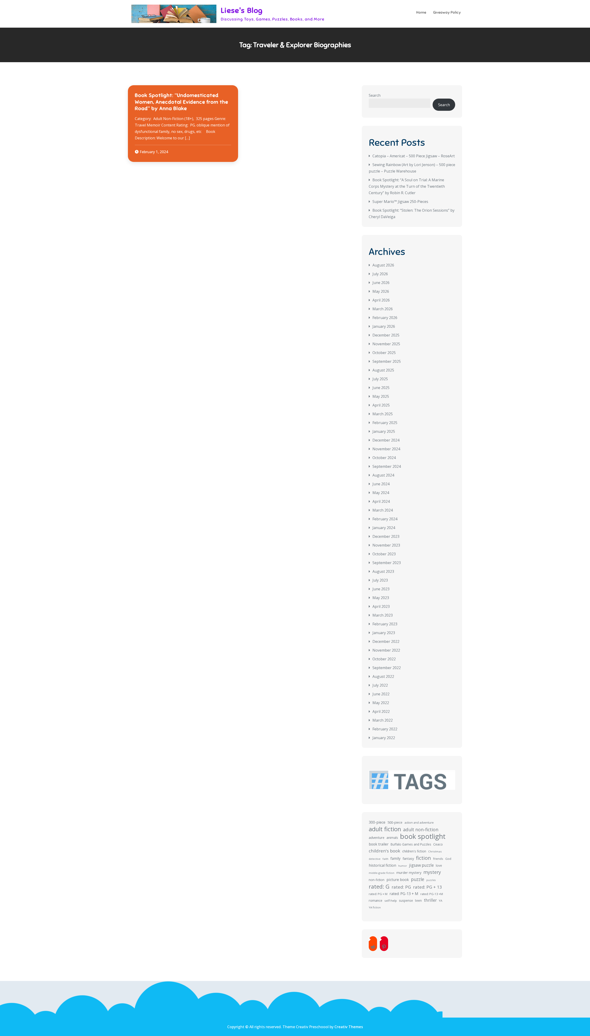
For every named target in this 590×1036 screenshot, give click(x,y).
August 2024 (383, 475)
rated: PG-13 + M (403, 893)
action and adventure (419, 823)
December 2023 (385, 536)
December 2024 (385, 440)
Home (421, 12)
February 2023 (384, 623)
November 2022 (386, 650)
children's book (384, 851)
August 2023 (383, 571)
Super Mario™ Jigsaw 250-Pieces (400, 201)
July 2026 (380, 273)
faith (385, 858)
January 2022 (383, 737)
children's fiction (414, 851)
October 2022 (384, 658)
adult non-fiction (420, 829)
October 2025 (384, 352)
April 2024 (381, 501)
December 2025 (385, 335)
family (395, 858)
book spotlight (422, 836)
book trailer (379, 844)
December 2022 (385, 641)
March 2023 (382, 615)
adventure (376, 837)
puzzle (417, 879)
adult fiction (385, 829)
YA (440, 900)
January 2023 (383, 632)
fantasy (408, 858)
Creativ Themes (348, 1026)
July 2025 (380, 378)
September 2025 (386, 361)
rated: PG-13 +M (431, 894)
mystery (432, 872)
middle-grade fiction (381, 873)
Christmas (435, 851)
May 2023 (380, 597)
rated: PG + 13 (427, 887)
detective (375, 858)
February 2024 (384, 518)
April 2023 (381, 606)
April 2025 (381, 405)
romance (375, 900)
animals (392, 837)
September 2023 (386, 562)
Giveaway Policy (447, 12)
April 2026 (381, 300)
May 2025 (380, 396)
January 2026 (383, 326)
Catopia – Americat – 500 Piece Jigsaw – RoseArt (413, 155)
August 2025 (383, 370)
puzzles (431, 880)
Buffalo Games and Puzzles (411, 844)
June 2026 (380, 282)
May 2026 (380, 291)
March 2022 (382, 720)
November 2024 (386, 448)
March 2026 (382, 308)
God (448, 859)
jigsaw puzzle (421, 865)
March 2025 (382, 413)
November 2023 (386, 545)
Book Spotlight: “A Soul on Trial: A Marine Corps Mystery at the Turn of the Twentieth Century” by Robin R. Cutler (407, 186)
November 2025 (386, 343)
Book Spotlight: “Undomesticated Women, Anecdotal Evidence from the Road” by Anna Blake (181, 101)
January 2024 (383, 527)
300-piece (377, 822)
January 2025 (383, 431)
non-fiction (376, 880)
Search (375, 95)
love (439, 865)
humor (402, 865)
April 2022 (381, 711)
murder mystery (408, 872)
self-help (390, 900)
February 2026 (384, 317)
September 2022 (386, 667)
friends (438, 859)
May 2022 (380, 702)
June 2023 (380, 588)
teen (418, 900)
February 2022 (384, 729)
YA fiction (375, 907)
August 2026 (383, 265)
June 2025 (380, 387)
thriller (430, 900)
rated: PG (401, 887)
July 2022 (380, 685)
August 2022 (383, 676)
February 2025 (384, 422)
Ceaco (438, 844)
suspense (406, 900)
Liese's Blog (242, 10)
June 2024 (380, 483)
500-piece (394, 822)
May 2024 (380, 492)
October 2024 (384, 457)
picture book (397, 879)
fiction (423, 858)
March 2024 (382, 510)
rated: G (379, 886)
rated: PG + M (378, 894)
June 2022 (380, 694)
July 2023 (380, 580)
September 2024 (386, 466)
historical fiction (382, 865)
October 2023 (384, 553)
